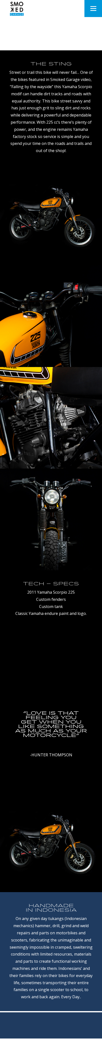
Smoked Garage (52, 1051)
